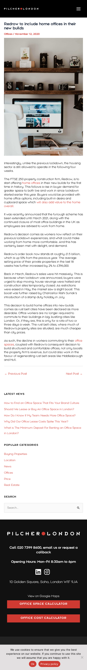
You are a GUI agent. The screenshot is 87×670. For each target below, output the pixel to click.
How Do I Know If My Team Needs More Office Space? (39, 415)
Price (7, 478)
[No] (82, 657)
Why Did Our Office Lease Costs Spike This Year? (36, 421)
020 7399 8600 (29, 548)
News (7, 466)
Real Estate (11, 484)
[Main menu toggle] (78, 8)
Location (9, 460)
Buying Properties (15, 453)
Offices (8, 34)
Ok (33, 664)
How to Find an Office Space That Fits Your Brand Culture (41, 402)
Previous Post (15, 373)
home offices (31, 183)
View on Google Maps (43, 596)
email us (50, 548)
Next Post (74, 373)
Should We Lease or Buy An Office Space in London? (39, 409)
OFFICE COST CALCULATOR (43, 618)
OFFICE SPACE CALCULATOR (43, 604)
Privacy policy (49, 664)
